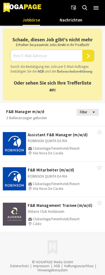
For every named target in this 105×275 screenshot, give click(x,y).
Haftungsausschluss (79, 266)
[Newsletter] (73, 7)
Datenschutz (19, 266)
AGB (41, 71)
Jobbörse (31, 20)
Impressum (41, 266)
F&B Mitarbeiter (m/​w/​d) (51, 170)
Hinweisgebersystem (53, 270)
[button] (96, 7)
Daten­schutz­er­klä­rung (74, 71)
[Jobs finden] (84, 7)
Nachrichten (71, 20)
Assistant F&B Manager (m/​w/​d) (58, 134)
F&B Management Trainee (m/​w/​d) (60, 205)
